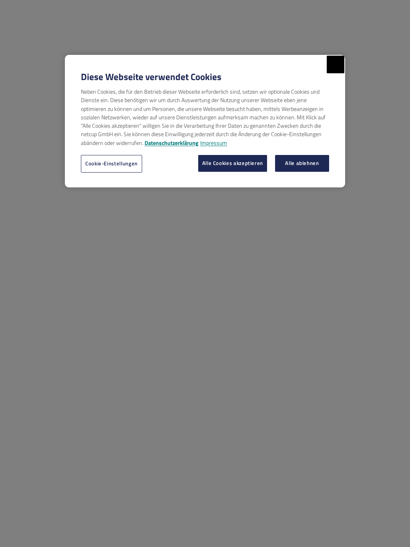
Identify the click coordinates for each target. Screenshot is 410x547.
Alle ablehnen (302, 163)
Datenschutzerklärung (171, 143)
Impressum (213, 143)
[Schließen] (335, 64)
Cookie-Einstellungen (111, 163)
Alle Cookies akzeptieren (232, 163)
